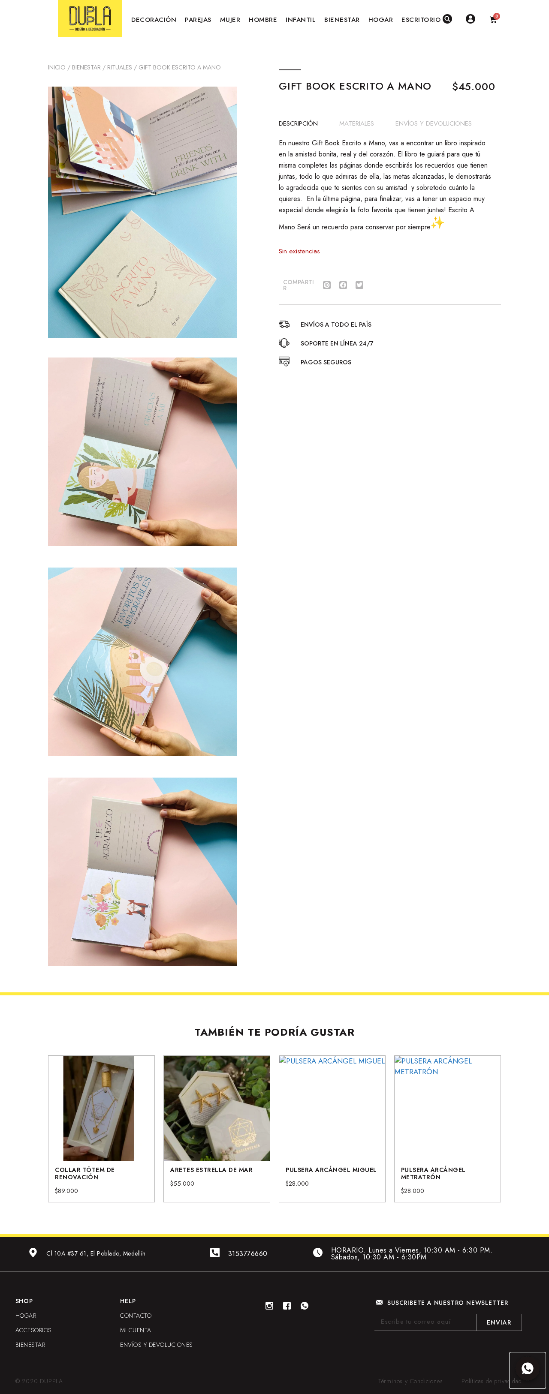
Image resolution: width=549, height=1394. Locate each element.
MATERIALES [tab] (356, 123)
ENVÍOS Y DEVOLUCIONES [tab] (433, 123)
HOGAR (25, 1315)
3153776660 (248, 1254)
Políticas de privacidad (492, 1381)
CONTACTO (135, 1315)
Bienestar (86, 67)
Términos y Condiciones (410, 1381)
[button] (327, 285)
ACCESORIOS (33, 1330)
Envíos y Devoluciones (156, 1344)
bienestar (30, 1344)
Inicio (57, 67)
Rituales (119, 67)
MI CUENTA (135, 1330)
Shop (24, 1301)
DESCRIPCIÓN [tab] (298, 123)
